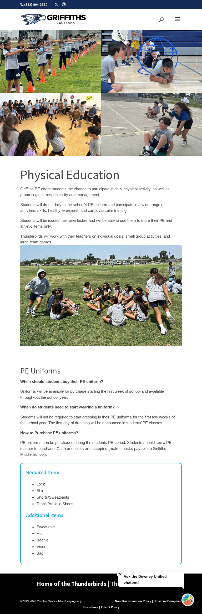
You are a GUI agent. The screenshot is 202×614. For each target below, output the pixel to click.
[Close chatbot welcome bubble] (120, 574)
